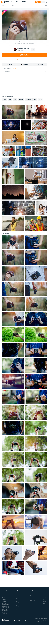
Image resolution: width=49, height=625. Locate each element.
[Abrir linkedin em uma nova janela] (19, 619)
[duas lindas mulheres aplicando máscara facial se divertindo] (41, 207)
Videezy (3, 597)
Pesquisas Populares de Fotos (19, 606)
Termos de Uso (33, 620)
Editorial (24, 1)
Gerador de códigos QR (4, 612)
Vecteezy (4, 595)
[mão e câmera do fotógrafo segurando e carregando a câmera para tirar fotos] (13, 111)
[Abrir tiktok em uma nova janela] (23, 619)
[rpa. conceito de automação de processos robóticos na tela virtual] (33, 162)
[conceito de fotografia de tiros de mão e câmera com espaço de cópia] (36, 427)
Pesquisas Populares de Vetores (19, 602)
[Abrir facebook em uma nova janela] (14, 619)
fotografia (28, 98)
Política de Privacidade (42, 620)
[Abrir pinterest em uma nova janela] (21, 619)
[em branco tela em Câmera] (36, 521)
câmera (4, 98)
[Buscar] (43, 5)
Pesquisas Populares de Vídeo (19, 610)
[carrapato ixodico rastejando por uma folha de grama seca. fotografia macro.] (13, 175)
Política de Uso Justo (41, 621)
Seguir (33, 50)
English (43, 593)
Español (43, 595)
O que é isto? (14, 68)
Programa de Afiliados (18, 599)
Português (44, 597)
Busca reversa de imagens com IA (5, 606)
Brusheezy (4, 593)
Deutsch (43, 599)
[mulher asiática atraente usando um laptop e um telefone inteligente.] (13, 137)
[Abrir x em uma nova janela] (25, 619)
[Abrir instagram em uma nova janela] (16, 619)
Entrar (43, 2)
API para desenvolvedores (5, 603)
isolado (40, 98)
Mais (5, 2)
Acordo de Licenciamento (19, 594)
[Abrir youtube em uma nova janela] (27, 619)
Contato (31, 596)
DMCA (17, 596)
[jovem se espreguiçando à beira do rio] (13, 222)
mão (10, 98)
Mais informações (6, 71)
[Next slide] (44, 98)
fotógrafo (21, 98)
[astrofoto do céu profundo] (13, 191)
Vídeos (17, 1)
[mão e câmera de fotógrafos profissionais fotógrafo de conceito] (13, 333)
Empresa (4, 599)
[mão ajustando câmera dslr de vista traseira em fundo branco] (36, 537)
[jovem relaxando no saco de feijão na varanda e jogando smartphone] (39, 124)
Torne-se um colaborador (32, 600)
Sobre (30, 598)
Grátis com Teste (24, 55)
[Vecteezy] (2, 2)
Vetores (6, 1)
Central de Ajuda (31, 594)
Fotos (12, 1)
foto (15, 98)
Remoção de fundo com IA (5, 609)
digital (34, 98)
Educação (4, 600)
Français (43, 600)
